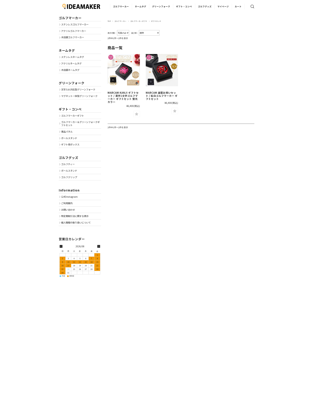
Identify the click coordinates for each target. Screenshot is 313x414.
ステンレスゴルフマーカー (75, 24)
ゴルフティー (68, 164)
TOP (109, 21)
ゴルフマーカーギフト (138, 21)
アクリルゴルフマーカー (73, 31)
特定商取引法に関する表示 (75, 216)
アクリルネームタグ (71, 63)
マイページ (223, 6)
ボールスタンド (69, 138)
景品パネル (67, 131)
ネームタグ (140, 6)
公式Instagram (69, 196)
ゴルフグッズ (205, 6)
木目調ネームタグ (70, 70)
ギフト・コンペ (184, 6)
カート (238, 6)
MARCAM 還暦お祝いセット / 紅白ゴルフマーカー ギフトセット (162, 96)
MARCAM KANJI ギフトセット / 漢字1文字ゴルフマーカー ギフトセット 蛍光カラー (123, 97)
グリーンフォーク (161, 6)
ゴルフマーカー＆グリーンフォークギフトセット (80, 123)
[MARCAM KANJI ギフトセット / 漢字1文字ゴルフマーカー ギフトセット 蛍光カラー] (124, 70)
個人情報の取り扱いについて (76, 222)
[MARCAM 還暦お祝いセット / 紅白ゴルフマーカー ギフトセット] (162, 70)
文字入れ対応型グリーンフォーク (78, 89)
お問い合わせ (68, 209)
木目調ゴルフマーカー (72, 37)
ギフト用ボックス (70, 144)
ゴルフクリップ (69, 177)
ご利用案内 (67, 203)
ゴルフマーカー (121, 6)
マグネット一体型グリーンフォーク (79, 96)
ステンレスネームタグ (72, 57)
